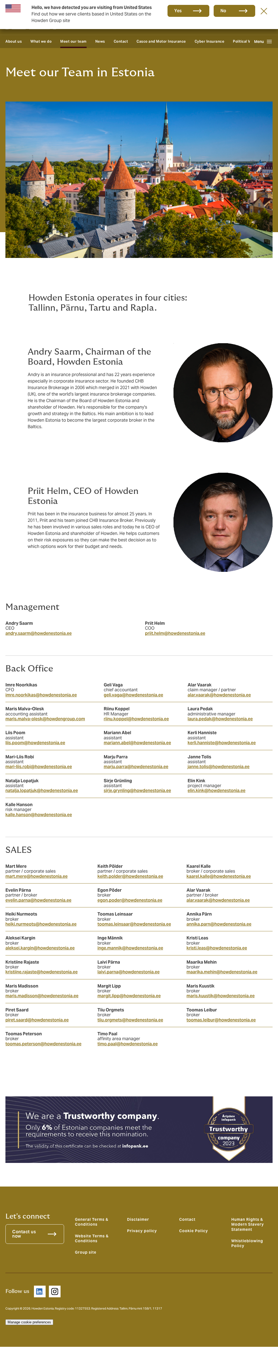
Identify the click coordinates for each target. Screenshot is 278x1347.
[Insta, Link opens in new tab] (55, 1291)
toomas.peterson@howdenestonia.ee (43, 1044)
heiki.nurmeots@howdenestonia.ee (41, 924)
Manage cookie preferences (29, 1322)
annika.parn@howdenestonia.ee (219, 924)
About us (13, 41)
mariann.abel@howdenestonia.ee (137, 743)
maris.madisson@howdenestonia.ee (41, 996)
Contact (121, 41)
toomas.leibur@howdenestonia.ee (221, 1020)
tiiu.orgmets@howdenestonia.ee (130, 1020)
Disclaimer (138, 1219)
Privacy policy (142, 1230)
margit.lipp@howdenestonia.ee (129, 996)
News (100, 41)
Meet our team (73, 41)
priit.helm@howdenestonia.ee (175, 633)
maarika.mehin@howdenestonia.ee (222, 972)
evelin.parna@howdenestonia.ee (38, 900)
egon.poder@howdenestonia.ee (129, 900)
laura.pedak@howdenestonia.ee (220, 719)
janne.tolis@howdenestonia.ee (218, 766)
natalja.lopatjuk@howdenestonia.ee (41, 790)
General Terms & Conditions (91, 1222)
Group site (85, 1252)
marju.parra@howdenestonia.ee (136, 766)
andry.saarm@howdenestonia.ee (38, 633)
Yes (178, 11)
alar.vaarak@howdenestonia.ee (219, 695)
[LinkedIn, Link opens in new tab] (40, 1291)
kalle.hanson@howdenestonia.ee (38, 815)
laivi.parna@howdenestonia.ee (128, 972)
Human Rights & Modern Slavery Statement (247, 1224)
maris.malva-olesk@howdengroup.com (45, 719)
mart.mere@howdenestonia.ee (36, 876)
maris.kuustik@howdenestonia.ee (221, 996)
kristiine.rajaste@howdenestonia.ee (41, 972)
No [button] (223, 11)
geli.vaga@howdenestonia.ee (133, 695)
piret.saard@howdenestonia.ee (37, 1020)
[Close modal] (264, 10)
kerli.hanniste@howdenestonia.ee (222, 743)
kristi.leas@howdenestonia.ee (217, 948)
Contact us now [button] (24, 1234)
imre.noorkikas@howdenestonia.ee (41, 695)
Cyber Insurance (210, 41)
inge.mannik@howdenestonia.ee (130, 948)
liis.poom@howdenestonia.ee (35, 743)
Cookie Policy (193, 1230)
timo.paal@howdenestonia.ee (127, 1044)
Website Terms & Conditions (92, 1238)
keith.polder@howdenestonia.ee (130, 876)
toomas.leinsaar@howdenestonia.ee (134, 924)
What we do (41, 41)
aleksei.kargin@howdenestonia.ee (40, 948)
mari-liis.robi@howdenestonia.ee (38, 766)
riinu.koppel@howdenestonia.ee (136, 719)
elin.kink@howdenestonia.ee (216, 790)
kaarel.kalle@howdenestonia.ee (219, 876)
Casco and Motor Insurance (161, 41)
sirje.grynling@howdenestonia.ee (137, 790)
